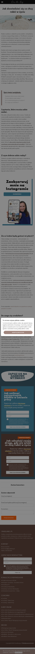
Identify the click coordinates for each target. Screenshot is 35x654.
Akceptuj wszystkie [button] (18, 332)
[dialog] (17, 327)
